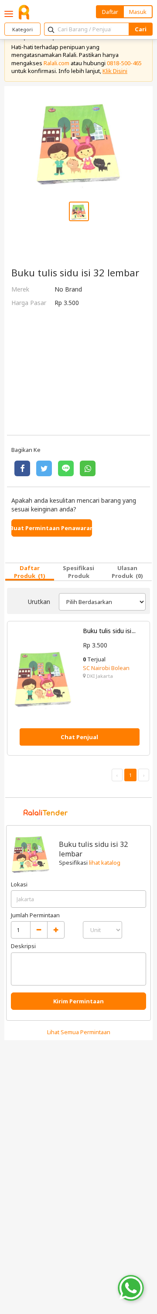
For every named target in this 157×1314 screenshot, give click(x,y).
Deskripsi (23, 946)
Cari (141, 29)
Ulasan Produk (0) (127, 572)
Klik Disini (114, 71)
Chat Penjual (79, 737)
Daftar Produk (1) (29, 572)
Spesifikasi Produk (78, 572)
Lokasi (19, 884)
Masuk (138, 12)
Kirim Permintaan (78, 1001)
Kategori (22, 29)
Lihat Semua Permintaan (78, 1032)
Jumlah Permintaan (35, 915)
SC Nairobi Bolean (106, 668)
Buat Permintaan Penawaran (51, 528)
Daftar (110, 12)
